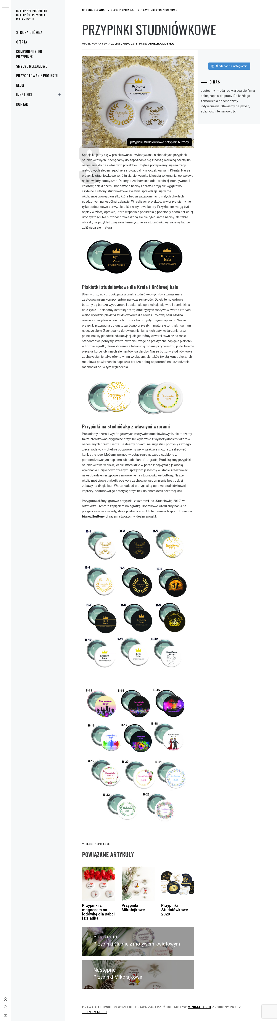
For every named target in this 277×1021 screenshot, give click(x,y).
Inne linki (24, 94)
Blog (20, 85)
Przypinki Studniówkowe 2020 (174, 909)
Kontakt (23, 104)
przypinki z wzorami (134, 501)
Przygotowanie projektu (37, 75)
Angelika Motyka (161, 43)
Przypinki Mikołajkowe (133, 907)
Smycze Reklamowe (31, 66)
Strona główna (29, 32)
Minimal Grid (199, 1007)
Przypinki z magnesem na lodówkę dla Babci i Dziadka (98, 911)
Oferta (21, 42)
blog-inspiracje (97, 844)
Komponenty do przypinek (29, 54)
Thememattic (94, 1012)
